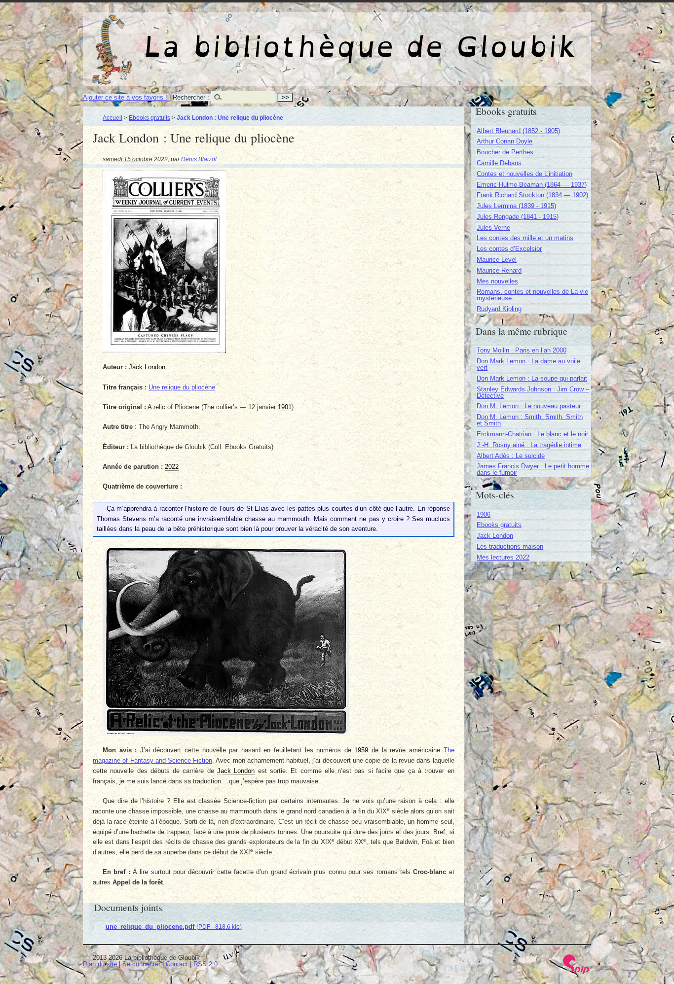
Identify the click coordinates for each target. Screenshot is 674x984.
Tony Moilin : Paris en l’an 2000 (521, 350)
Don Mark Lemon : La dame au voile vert (528, 364)
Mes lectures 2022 (503, 557)
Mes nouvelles (497, 281)
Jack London (495, 535)
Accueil (112, 117)
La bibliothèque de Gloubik (441, 38)
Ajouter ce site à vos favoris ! (125, 97)
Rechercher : (191, 97)
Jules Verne (493, 227)
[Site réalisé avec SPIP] (576, 972)
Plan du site (100, 964)
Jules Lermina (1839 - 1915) (516, 206)
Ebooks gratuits (149, 117)
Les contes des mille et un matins (525, 238)
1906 (483, 514)
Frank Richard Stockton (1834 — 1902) (532, 195)
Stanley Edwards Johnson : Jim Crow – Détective (533, 392)
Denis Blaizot (199, 159)
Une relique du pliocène (182, 387)
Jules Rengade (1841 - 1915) (518, 216)
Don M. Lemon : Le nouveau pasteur (529, 406)
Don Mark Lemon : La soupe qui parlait (532, 378)
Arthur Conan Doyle (504, 141)
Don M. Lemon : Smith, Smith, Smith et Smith (530, 420)
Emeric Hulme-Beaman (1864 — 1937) (532, 184)
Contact (177, 964)
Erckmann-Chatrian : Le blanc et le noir (532, 434)
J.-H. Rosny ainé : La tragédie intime (529, 445)
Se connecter (141, 964)
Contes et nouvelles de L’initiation (524, 173)
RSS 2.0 (205, 964)
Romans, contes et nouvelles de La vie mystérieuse (532, 295)
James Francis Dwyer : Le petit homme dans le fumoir (533, 469)
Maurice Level (497, 259)
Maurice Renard (499, 270)
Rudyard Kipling (499, 309)
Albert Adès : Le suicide (511, 455)
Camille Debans (499, 163)
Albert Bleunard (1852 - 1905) (518, 131)
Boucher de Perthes (505, 152)
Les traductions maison (510, 546)
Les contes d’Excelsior (509, 248)
